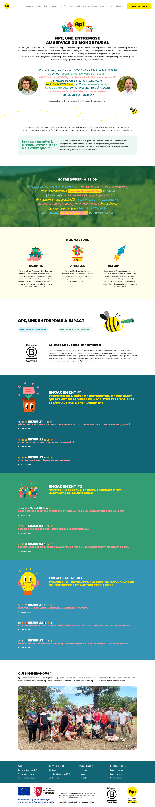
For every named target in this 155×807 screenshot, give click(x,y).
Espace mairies (50, 6)
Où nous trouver (90, 6)
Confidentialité (55, 778)
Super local (75, 6)
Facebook (83, 770)
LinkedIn (83, 778)
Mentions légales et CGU (59, 774)
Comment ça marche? (27, 770)
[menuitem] (34, 6)
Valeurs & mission (33, 6)
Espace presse (116, 774)
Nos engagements (26, 774)
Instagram (83, 774)
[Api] (6, 6)
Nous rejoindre (117, 6)
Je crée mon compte (139, 6)
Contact (103, 6)
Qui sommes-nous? (26, 778)
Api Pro (64, 6)
